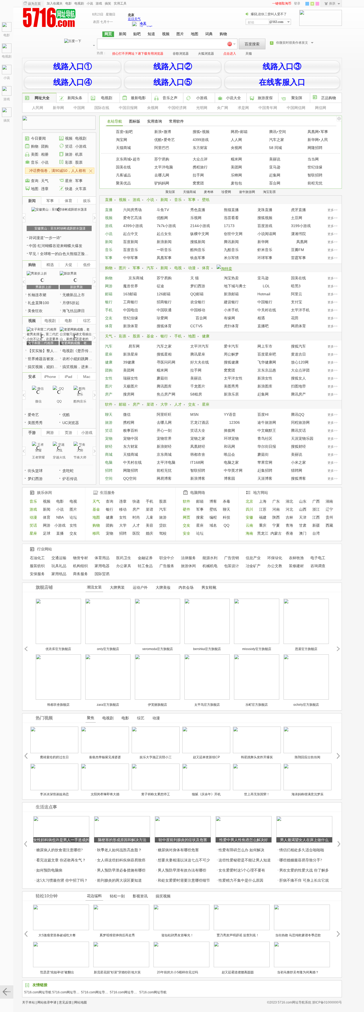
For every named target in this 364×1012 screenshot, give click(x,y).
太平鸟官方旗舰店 (207, 705)
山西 (302, 509)
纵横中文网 (199, 234)
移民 (96, 533)
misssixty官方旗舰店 (256, 649)
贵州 (329, 517)
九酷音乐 (231, 250)
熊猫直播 (231, 210)
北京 (249, 501)
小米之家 (298, 462)
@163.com (276, 22)
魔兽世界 (130, 286)
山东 (302, 501)
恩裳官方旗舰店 (306, 649)
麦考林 (208, 192)
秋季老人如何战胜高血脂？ (119, 850)
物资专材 (80, 558)
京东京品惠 (266, 370)
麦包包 (236, 183)
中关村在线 (266, 310)
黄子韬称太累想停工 (155, 794)
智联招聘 (315, 175)
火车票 (80, 189)
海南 (249, 533)
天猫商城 (123, 148)
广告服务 (166, 566)
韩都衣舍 (197, 454)
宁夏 (276, 525)
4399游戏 (201, 140)
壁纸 (205, 199)
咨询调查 (317, 566)
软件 (108, 404)
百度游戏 (264, 226)
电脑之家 (231, 462)
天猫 (248, 53)
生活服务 (107, 492)
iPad (68, 376)
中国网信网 (296, 108)
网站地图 (80, 1002)
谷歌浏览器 (181, 53)
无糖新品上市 (73, 295)
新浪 (158, 132)
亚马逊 (274, 167)
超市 (136, 159)
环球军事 (264, 258)
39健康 (129, 362)
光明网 (201, 108)
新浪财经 (164, 446)
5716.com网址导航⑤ (67, 992)
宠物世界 (164, 438)
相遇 (261, 318)
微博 (167, 132)
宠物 (108, 438)
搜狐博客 (298, 478)
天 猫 (194, 278)
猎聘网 (296, 470)
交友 (108, 318)
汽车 (150, 268)
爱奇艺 (169, 140)
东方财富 (200, 148)
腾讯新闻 (231, 242)
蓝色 (307, 4)
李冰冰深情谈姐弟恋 (54, 794)
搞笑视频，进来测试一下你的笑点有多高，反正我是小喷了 (77, 367)
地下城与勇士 (235, 286)
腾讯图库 (164, 386)
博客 (213, 501)
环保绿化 (274, 558)
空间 (282, 132)
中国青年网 (267, 108)
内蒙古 (276, 533)
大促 (68, 265)
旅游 (108, 422)
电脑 (108, 462)
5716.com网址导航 (37, 992)
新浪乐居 (231, 394)
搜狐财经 (298, 446)
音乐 (178, 199)
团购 (108, 370)
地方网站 (260, 492)
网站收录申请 (46, 1002)
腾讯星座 (197, 354)
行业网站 (44, 549)
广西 (316, 501)
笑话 (108, 430)
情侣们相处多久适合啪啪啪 (301, 850)
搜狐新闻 (197, 242)
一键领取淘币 (281, 3)
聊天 (108, 414)
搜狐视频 (264, 218)
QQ (59, 401)
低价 (87, 265)
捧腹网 (229, 430)
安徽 (249, 517)
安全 (186, 533)
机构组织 (80, 566)
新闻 (164, 199)
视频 (205, 132)
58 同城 (275, 148)
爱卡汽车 (231, 346)
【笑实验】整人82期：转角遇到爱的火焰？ (43, 351)
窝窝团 (198, 183)
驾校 (163, 533)
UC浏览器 (70, 423)
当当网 (313, 159)
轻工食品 (145, 566)
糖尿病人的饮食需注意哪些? (59, 850)
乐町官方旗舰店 (256, 705)
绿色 (312, 4)
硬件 (186, 509)
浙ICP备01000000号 (327, 1002)
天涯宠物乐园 (302, 438)
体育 (205, 268)
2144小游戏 (200, 226)
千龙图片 (197, 386)
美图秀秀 (231, 386)
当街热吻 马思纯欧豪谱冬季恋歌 (298, 935)
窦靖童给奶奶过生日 (54, 757)
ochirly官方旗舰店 (306, 705)
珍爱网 (226, 192)
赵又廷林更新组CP (206, 757)
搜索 (200, 517)
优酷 (158, 140)
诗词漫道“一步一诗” (45, 238)
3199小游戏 (301, 226)
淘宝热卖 (231, 278)
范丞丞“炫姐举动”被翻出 (57, 972)
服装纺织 (37, 566)
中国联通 (164, 310)
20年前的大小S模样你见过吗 (177, 972)
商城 (108, 454)
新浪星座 (130, 354)
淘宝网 (121, 140)
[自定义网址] (339, 119)
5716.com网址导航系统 (48, 18)
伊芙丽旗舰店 (157, 705)
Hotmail (263, 294)
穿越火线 (59, 457)
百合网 (274, 183)
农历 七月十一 (103, 22)
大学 (164, 404)
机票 (79, 154)
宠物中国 (130, 438)
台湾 (316, 533)
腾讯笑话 (298, 430)
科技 (226, 517)
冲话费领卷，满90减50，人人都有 (57, 170)
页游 (68, 432)
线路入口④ (72, 82)
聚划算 (296, 98)
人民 (324, 140)
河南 (276, 509)
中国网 (79, 108)
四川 (249, 509)
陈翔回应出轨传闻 (307, 757)
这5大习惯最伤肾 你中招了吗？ (62, 880)
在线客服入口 (282, 82)
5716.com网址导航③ (96, 992)
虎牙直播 (298, 210)
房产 (108, 394)
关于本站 (28, 1002)
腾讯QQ (297, 414)
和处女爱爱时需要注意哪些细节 (184, 880)
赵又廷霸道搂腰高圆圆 (238, 972)
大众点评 (200, 159)
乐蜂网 (236, 175)
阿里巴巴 (161, 148)
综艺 (87, 320)
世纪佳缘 (315, 167)
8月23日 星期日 (103, 14)
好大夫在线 (199, 362)
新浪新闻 (164, 242)
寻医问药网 (166, 362)
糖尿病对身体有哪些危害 (178, 850)
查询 (34, 181)
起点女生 (164, 234)
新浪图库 (264, 386)
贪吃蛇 (68, 471)
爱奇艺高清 (132, 218)
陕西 (276, 517)
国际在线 (101, 108)
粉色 (317, 4)
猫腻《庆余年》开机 (206, 794)
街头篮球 (35, 471)
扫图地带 (298, 386)
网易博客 (164, 478)
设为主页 (34, 4)
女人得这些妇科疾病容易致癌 (121, 860)
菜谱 (150, 404)
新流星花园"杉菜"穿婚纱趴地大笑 (117, 972)
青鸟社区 (264, 438)
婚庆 (149, 533)
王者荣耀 (38, 457)
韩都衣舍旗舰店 (58, 705)
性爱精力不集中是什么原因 (241, 880)
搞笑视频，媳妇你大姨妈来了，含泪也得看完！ (43, 367)
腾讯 (273, 132)
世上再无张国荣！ (257, 794)
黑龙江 (262, 533)
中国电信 (130, 310)
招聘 (108, 470)
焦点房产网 (166, 394)
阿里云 (296, 294)
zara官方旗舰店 (108, 705)
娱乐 (87, 201)
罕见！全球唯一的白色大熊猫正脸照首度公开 (60, 254)
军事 (324, 132)
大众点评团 (300, 370)
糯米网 (236, 159)
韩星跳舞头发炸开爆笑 (257, 757)
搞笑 (6, 120)
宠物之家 (197, 438)
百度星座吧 (266, 354)
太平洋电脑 (163, 167)
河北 (289, 509)
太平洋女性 (233, 378)
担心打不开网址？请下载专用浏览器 (137, 53)
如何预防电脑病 (49, 870)
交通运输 (58, 558)
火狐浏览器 (206, 53)
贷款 (163, 525)
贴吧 (129, 132)
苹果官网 (264, 462)
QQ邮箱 (197, 294)
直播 (108, 199)
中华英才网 (233, 470)
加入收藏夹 (55, 3)
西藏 (329, 525)
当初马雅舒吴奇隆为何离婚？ (298, 972)
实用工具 (120, 3)
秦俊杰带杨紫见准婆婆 (105, 757)
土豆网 (296, 218)
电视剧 (6, 56)
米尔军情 (231, 258)
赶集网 (274, 175)
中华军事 (130, 258)
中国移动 (197, 310)
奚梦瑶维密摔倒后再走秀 (117, 935)
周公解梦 (231, 354)
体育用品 (102, 558)
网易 (234, 132)
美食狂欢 (35, 311)
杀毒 (226, 501)
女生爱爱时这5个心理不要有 (242, 870)
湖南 (329, 501)
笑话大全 (197, 430)
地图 (192, 336)
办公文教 (274, 566)
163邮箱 (130, 294)
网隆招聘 (315, 148)
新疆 (316, 525)
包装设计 (231, 566)
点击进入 (229, 53)
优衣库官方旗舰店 (58, 649)
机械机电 (210, 566)
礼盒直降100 (38, 303)
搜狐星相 (164, 354)
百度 (119, 132)
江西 (316, 517)
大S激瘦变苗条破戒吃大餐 (57, 935)
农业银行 (197, 302)
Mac (86, 376)
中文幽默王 (266, 430)
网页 (186, 517)
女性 (108, 378)
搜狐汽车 (298, 346)
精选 (50, 265)
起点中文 (130, 234)
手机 (108, 310)
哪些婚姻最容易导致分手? (300, 860)
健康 (205, 336)
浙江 (316, 509)
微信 (127, 414)
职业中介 (166, 558)
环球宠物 (231, 438)
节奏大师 (80, 457)
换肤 (332, 3)
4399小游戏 (133, 226)
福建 (262, 517)
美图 (34, 154)
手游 (32, 432)
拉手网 (198, 175)
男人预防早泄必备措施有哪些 (121, 870)
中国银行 (264, 302)
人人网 (236, 140)
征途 (160, 286)
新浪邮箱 (231, 294)
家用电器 (102, 566)
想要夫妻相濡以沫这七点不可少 (184, 860)
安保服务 (37, 574)
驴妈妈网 (161, 183)
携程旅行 (200, 167)
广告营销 (231, 558)
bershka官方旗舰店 (207, 649)
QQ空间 (129, 478)
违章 (44, 189)
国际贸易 (102, 574)
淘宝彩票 (269, 192)
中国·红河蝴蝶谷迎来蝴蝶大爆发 (55, 246)
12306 (234, 422)
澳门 (302, 533)
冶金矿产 (253, 566)
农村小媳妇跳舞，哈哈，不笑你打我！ (77, 359)
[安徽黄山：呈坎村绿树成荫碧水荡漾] (59, 209)
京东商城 (123, 159)
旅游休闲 (188, 566)
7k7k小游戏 (166, 226)
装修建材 (296, 566)
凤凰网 (313, 132)
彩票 (122, 336)
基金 (150, 336)
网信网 (320, 108)
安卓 (32, 376)
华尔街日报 (266, 446)
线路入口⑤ (172, 82)
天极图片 (130, 386)
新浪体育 (130, 326)
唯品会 (229, 454)
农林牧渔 (296, 558)
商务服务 (80, 574)
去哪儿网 (161, 175)
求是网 (243, 108)
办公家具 (123, 566)
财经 (108, 446)
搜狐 (196, 132)
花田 (294, 318)
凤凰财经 (197, 446)
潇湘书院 (298, 234)
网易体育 (298, 326)
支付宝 (296, 302)
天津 (302, 517)
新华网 (58, 108)
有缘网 (229, 318)
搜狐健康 (231, 362)
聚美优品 (123, 183)
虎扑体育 (231, 326)
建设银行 (231, 302)
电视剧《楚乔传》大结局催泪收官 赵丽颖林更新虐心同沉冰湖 (77, 351)
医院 (136, 533)
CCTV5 (196, 326)
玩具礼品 (58, 566)
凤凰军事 (164, 258)
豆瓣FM (297, 250)
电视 (178, 268)
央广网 (222, 108)
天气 (108, 336)
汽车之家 (276, 140)
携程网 (128, 422)
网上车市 (264, 346)
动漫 (192, 268)
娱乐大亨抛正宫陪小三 (156, 757)
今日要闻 (38, 138)
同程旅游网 (300, 422)
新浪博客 (197, 478)
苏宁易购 (161, 159)
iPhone (50, 376)
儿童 (149, 517)
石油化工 (37, 558)
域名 (213, 525)
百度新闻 (130, 242)
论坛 (73, 517)
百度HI (263, 414)
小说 (6, 78)
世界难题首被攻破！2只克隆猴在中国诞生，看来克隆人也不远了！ (43, 359)
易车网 (134, 346)
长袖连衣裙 (37, 295)
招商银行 (164, 302)
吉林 (289, 517)
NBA (60, 517)
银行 (108, 302)
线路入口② (172, 66)
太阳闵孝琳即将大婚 (105, 794)
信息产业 (253, 558)
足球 (46, 533)
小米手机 (231, 310)
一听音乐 (164, 250)
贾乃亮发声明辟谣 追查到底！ (238, 935)
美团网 (236, 167)
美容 (149, 525)
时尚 (136, 517)
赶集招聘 (264, 470)
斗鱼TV (163, 210)
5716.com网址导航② (125, 992)
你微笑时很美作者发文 (292, 43)
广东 (276, 501)
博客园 (229, 478)
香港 (289, 533)
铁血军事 (197, 258)
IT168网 (197, 462)
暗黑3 (296, 286)
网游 (108, 286)
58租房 (196, 394)
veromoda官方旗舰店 (157, 649)
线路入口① (72, 66)
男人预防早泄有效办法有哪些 (182, 870)
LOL (266, 286)
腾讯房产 (298, 394)
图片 (122, 268)
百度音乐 (130, 250)
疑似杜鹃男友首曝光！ (177, 935)
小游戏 (201, 98)
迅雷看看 (231, 218)
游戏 (6, 99)
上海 (262, 501)
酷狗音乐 (197, 250)
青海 (289, 525)
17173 (229, 226)
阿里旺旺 (164, 414)
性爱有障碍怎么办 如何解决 (241, 850)
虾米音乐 (264, 250)
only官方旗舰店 (108, 649)
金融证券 (145, 558)
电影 (6, 35)
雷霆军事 (298, 258)
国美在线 (123, 167)
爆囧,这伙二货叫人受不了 (269, 14)
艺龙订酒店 (199, 422)
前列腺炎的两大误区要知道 (119, 880)
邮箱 (251, 22)
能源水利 (210, 558)
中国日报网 (128, 108)
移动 (123, 509)
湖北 (289, 501)
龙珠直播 (264, 210)
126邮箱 (164, 294)
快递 (68, 189)
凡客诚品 (123, 175)
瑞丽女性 (130, 378)
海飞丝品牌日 (73, 311)
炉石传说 (69, 479)
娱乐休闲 (44, 492)
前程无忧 (315, 183)
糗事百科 (130, 430)
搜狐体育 (164, 326)
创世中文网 (233, 234)
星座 (108, 354)
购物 (108, 268)
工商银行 (130, 302)
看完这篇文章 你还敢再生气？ (61, 860)
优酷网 (162, 218)
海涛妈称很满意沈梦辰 (307, 794)
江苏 (262, 509)
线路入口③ (282, 66)
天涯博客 (264, 478)
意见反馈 (65, 1002)
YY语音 (230, 414)
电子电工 (317, 558)
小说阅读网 (266, 234)
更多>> (332, 210)
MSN (194, 414)
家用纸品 (58, 574)
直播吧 (263, 326)
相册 (44, 154)
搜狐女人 (298, 378)
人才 (178, 404)
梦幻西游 (197, 286)
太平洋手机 (300, 310)
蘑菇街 (162, 378)
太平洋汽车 (199, 346)
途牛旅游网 (247, 192)
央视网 (152, 108)
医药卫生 (123, 558)
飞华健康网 (266, 362)
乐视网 (195, 218)
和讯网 (229, 446)
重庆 (262, 525)
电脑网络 (197, 492)
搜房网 (128, 394)
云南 (249, 525)
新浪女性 (264, 378)
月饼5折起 (70, 303)
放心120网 (300, 362)
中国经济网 (177, 108)
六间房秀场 (132, 210)
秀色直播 (197, 210)
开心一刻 (164, 430)
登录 (297, 3)
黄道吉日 (298, 354)
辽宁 (329, 509)
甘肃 (302, 525)
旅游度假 (265, 98)
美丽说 (274, 159)
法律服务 (188, 558)
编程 (213, 517)
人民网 (37, 108)
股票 (136, 336)
